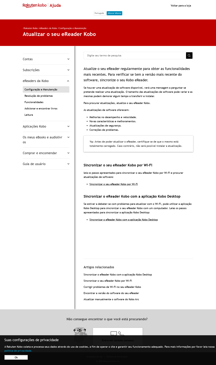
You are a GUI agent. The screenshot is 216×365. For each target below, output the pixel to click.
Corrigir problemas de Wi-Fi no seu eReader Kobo (112, 287)
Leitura (29, 114)
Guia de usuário (34, 164)
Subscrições (31, 70)
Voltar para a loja (180, 5)
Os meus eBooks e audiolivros (42, 139)
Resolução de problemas (39, 95)
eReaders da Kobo (48, 28)
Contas (28, 59)
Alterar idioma (114, 13)
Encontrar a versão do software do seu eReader (111, 293)
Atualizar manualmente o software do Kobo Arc (111, 299)
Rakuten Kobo (31, 28)
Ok (16, 357)
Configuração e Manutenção (72, 28)
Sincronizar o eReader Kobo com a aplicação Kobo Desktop (123, 219)
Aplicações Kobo (34, 126)
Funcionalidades (34, 102)
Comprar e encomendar (40, 153)
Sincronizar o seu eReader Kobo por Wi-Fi (113, 184)
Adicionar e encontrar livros (41, 108)
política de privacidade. (18, 350)
